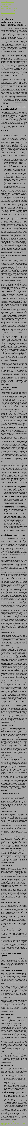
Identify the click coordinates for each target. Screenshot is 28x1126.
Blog (2, 15)
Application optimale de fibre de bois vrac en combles (14, 1121)
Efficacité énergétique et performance (10, 10)
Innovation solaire (5, 6)
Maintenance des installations (8, 13)
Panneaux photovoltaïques (7, 2)
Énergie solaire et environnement (9, 8)
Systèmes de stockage (6, 4)
